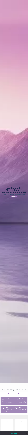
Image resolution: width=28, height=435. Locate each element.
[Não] (26, 433)
